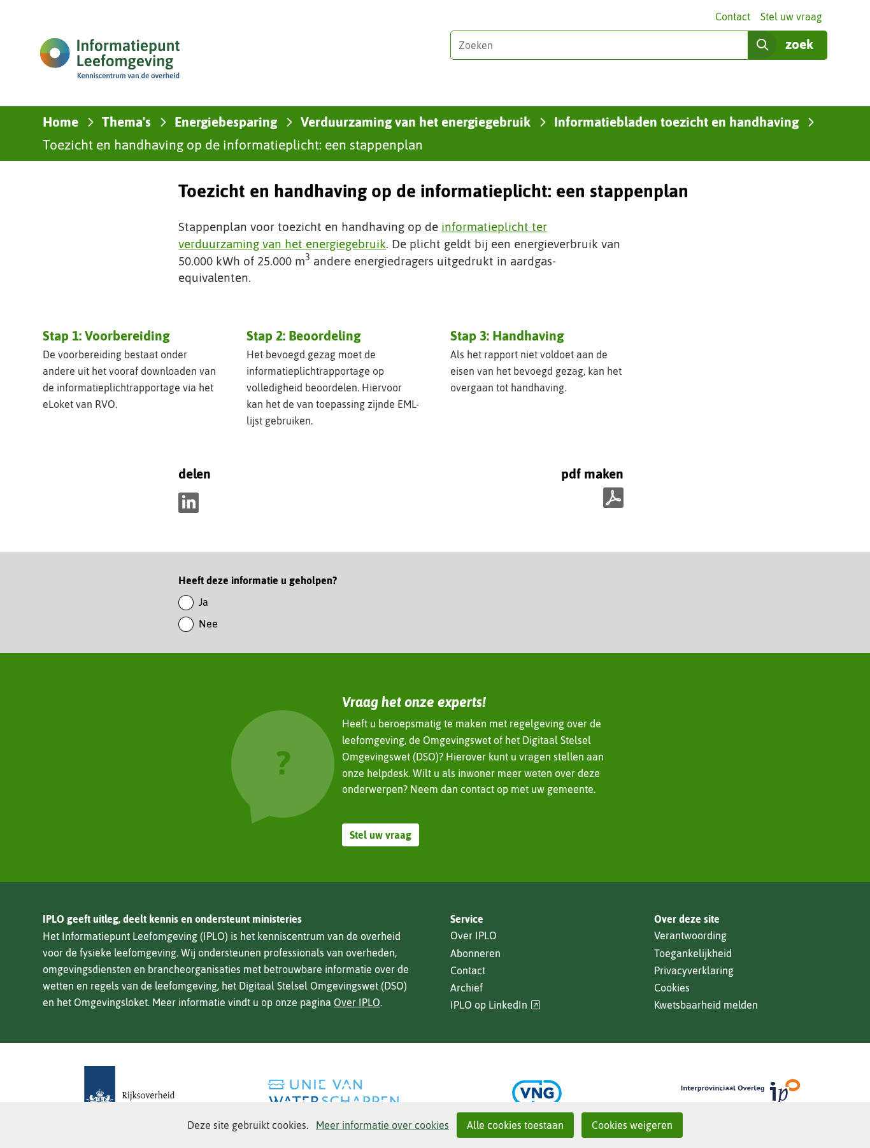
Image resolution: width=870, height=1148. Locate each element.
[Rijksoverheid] (129, 1093)
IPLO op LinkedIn (495, 1005)
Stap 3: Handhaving (507, 335)
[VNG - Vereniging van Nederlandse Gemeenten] (537, 1093)
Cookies (672, 987)
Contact (732, 16)
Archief (466, 987)
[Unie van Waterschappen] (333, 1093)
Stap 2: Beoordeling (303, 335)
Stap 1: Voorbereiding (106, 335)
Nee (208, 623)
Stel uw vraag (791, 16)
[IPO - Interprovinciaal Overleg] (740, 1093)
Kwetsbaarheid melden (706, 1005)
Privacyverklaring (694, 970)
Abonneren (475, 953)
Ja (203, 602)
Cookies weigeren (632, 1125)
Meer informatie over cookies (382, 1125)
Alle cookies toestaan (515, 1125)
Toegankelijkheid (693, 953)
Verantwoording (690, 935)
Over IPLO (357, 1002)
